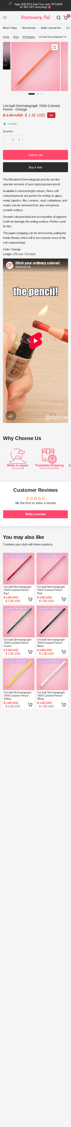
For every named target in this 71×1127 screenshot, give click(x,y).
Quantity (8, 131)
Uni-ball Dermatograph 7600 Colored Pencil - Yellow (17, 695)
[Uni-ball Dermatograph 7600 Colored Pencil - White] (52, 674)
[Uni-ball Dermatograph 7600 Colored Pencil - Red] (19, 569)
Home (6, 37)
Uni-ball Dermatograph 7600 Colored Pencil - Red (17, 590)
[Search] (58, 17)
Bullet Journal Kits (51, 27)
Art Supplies (28, 37)
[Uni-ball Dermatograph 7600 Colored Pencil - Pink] (52, 569)
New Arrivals (29, 27)
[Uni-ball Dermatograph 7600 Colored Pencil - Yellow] (19, 674)
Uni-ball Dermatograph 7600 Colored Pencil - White (51, 695)
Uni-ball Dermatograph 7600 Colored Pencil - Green (17, 642)
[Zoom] (55, 47)
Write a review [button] (35, 514)
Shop (16, 37)
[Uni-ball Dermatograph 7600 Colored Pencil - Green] (19, 621)
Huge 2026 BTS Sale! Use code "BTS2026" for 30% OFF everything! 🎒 (38, 6)
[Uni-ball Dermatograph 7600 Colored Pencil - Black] (52, 621)
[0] (65, 17)
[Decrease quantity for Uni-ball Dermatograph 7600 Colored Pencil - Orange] (6, 139)
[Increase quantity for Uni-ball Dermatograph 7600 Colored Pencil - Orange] (19, 139)
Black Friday (10, 27)
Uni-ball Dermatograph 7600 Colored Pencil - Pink (51, 590)
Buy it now (35, 167)
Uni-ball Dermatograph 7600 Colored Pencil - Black (51, 642)
